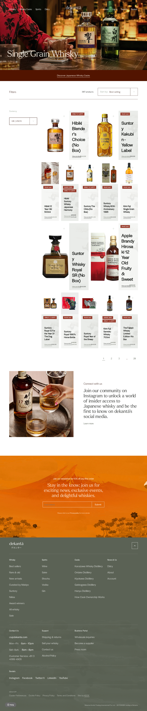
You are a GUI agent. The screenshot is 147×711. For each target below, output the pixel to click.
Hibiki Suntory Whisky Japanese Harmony (68, 204)
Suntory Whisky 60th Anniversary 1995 (109, 207)
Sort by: (104, 91)
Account (111, 578)
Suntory (13, 590)
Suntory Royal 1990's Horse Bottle (70, 334)
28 (134, 358)
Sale (11, 615)
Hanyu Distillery (83, 590)
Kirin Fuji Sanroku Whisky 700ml (107, 333)
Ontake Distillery (83, 572)
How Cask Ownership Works (90, 597)
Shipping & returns (51, 637)
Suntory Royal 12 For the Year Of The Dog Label (49, 333)
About (110, 572)
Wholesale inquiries (85, 637)
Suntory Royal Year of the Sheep (89, 336)
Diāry (110, 566)
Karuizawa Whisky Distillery (89, 566)
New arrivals (15, 578)
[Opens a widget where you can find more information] (10, 705)
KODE (86, 695)
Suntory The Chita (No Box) (89, 209)
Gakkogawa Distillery (85, 584)
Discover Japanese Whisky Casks (73, 75)
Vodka (45, 584)
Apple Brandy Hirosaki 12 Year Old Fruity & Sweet (127, 257)
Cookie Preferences (17, 695)
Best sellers (15, 566)
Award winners (17, 603)
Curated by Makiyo (19, 584)
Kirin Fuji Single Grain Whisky (128, 209)
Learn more (89, 423)
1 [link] (103, 358)
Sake (44, 572)
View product (76, 156)
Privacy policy (74, 513)
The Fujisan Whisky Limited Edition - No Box (128, 333)
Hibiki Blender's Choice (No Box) (78, 136)
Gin (43, 590)
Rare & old (14, 572)
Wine (44, 566)
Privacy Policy (49, 695)
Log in (114, 9)
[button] (12, 9)
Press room (80, 649)
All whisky (14, 609)
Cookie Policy (34, 695)
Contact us (47, 649)
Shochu (46, 578)
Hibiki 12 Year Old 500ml (48, 209)
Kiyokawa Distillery (84, 578)
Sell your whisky (50, 643)
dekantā (12, 691)
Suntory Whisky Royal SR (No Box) (78, 266)
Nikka (12, 597)
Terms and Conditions (66, 695)
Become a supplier (84, 643)
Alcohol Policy (49, 655)
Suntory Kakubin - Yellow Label (127, 136)
